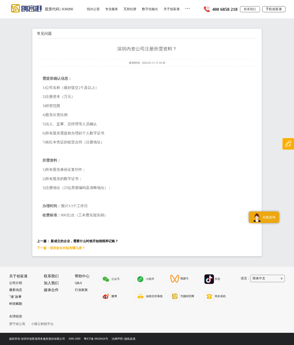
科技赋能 (15, 303)
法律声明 (117, 338)
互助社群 (130, 9)
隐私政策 (130, 338)
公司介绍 (15, 283)
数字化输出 (150, 9)
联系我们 (250, 9)
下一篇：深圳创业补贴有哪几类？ (61, 248)
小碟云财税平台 (42, 324)
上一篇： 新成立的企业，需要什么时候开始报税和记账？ (77, 241)
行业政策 (81, 290)
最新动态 (15, 290)
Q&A (78, 283)
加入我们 (51, 283)
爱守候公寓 (17, 324)
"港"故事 (15, 297)
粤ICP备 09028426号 (96, 338)
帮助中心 (82, 276)
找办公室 (93, 9)
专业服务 (111, 9)
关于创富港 (172, 9)
